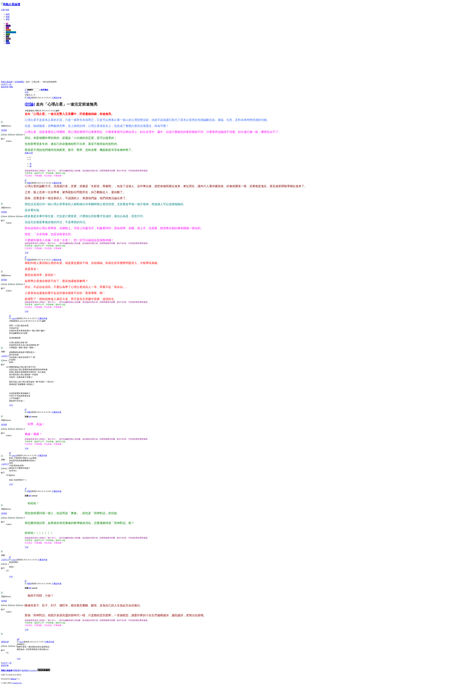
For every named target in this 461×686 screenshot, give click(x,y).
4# (30, 417)
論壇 (8, 14)
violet (8, 43)
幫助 (8, 19)
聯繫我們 (17, 670)
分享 (31, 153)
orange (8, 30)
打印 (27, 92)
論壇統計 (26, 670)
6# (30, 496)
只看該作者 (56, 98)
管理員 (4, 130)
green (8, 34)
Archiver (33, 670)
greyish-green (11, 32)
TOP (26, 253)
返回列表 (5, 87)
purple (8, 26)
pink (7, 28)
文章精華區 (19, 82)
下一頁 (9, 84)
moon (21, 642)
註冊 (3, 10)
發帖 (11, 87)
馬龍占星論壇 (6, 82)
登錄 (7, 10)
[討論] (30, 104)
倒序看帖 (44, 90)
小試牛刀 (5, 356)
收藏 (27, 153)
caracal (14, 318)
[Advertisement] (230, 63)
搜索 (8, 17)
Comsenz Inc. (17, 683)
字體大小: (29, 95)
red (7, 24)
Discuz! (14, 679)
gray (7, 37)
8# (30, 588)
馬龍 (29, 98)
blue (7, 41)
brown (8, 39)
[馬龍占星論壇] (10, 4)
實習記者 (5, 642)
